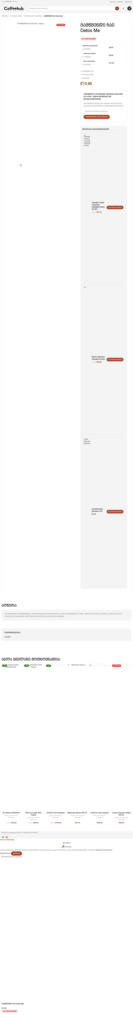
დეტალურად (5, 853)
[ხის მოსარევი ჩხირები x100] (87, 511)
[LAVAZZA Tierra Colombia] (99, 737)
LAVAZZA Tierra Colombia (99, 813)
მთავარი (5, 16)
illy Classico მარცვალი (11, 813)
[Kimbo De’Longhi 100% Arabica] (34, 737)
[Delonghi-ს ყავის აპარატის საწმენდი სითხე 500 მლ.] (87, 207)
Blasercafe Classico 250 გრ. (78, 813)
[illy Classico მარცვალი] (11, 737)
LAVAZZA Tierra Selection (55, 813)
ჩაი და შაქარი (16, 16)
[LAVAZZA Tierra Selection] (55, 737)
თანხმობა (16, 853)
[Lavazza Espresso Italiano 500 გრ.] (122, 737)
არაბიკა (11, 817)
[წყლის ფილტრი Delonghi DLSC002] (87, 359)
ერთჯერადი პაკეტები (33, 16)
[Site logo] (13, 8)
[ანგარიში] (123, 8)
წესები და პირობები (104, 850)
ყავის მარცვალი (11, 815)
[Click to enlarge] (20, 165)
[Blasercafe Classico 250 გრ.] (78, 737)
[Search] (117, 8)
